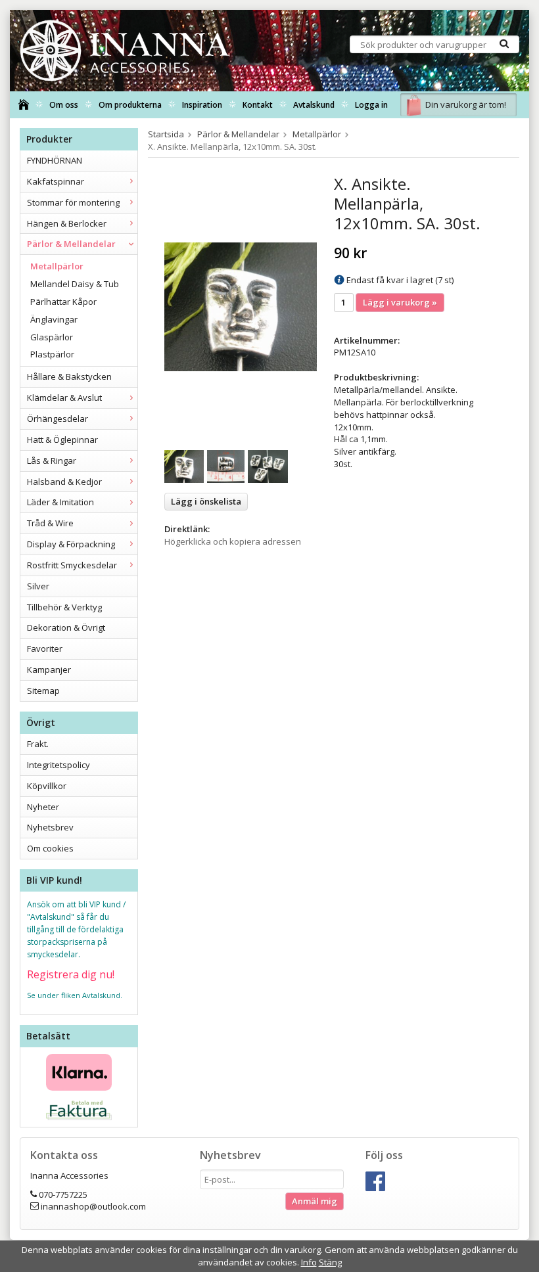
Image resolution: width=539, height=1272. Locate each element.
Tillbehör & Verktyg (64, 607)
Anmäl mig (314, 1201)
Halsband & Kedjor (64, 482)
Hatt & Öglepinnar (62, 439)
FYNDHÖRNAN (54, 160)
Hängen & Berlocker (66, 223)
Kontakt (258, 104)
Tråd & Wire (50, 523)
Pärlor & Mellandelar (71, 244)
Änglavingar (54, 319)
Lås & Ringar (51, 460)
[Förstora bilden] (240, 305)
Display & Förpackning (71, 544)
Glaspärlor (51, 337)
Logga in (371, 104)
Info (309, 1262)
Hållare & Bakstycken (69, 376)
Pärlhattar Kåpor (63, 301)
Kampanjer (49, 669)
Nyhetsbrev (50, 827)
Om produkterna (130, 104)
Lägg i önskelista (206, 501)
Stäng (330, 1262)
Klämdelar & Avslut (64, 397)
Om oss (63, 104)
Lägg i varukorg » (400, 302)
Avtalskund (314, 104)
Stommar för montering (73, 202)
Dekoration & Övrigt (66, 627)
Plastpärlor (52, 354)
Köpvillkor (46, 786)
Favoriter (44, 648)
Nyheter (43, 807)
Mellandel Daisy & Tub (74, 284)
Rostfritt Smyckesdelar (72, 565)
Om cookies (50, 848)
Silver (38, 586)
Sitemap (43, 690)
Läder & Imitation (60, 502)
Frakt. (38, 744)
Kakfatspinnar (55, 181)
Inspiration (202, 104)
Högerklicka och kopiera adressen (232, 541)
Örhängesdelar (57, 418)
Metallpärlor (56, 266)
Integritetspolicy (58, 765)
